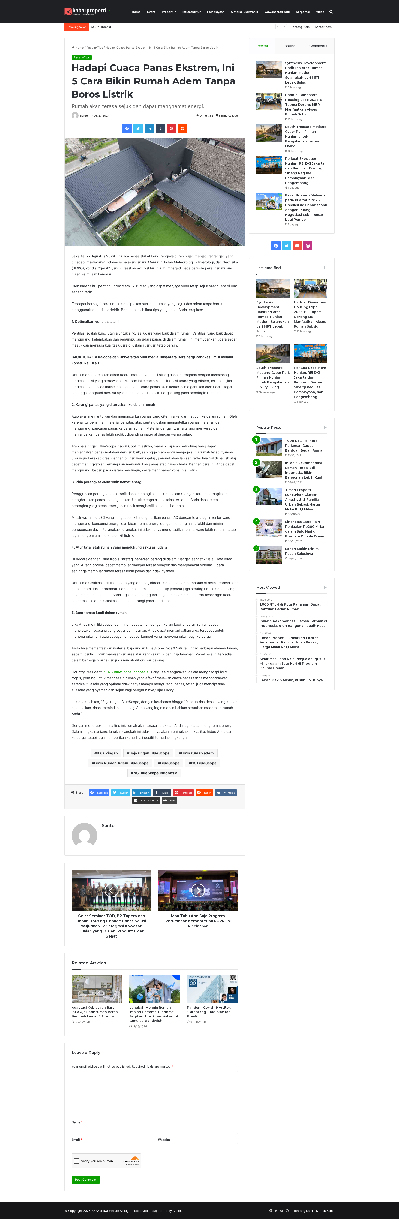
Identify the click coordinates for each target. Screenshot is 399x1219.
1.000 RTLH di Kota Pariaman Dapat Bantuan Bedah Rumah (305, 446)
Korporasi (303, 12)
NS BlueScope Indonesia (155, 773)
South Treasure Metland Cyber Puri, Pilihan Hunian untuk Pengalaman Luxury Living (151, 27)
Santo (84, 115)
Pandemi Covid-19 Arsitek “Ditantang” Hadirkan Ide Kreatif (209, 1011)
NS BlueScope (204, 763)
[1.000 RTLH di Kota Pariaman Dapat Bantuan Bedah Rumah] (269, 447)
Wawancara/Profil (277, 12)
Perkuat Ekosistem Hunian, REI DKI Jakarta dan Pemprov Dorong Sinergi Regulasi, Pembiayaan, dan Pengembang (310, 382)
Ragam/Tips (94, 47)
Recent (262, 46)
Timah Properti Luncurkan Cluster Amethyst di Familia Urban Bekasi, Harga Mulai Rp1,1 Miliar (302, 499)
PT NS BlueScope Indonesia (125, 672)
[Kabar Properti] (87, 12)
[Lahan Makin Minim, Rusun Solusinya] (269, 555)
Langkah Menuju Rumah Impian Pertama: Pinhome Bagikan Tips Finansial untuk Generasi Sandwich (154, 1014)
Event (151, 12)
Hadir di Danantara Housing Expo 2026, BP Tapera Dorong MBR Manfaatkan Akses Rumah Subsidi (305, 104)
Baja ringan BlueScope (149, 753)
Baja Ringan (107, 753)
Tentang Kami (300, 27)
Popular (288, 46)
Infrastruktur (191, 12)
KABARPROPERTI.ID (105, 1211)
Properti (167, 12)
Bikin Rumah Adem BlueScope (121, 763)
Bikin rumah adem (197, 753)
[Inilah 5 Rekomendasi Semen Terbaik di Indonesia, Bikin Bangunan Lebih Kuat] (269, 469)
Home (136, 12)
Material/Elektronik (244, 12)
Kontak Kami (323, 27)
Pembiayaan (215, 12)
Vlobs (178, 1211)
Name (77, 1122)
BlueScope (170, 763)
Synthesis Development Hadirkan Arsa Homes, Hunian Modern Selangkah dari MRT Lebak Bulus (305, 72)
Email (77, 1139)
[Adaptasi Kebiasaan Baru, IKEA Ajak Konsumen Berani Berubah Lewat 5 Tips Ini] (97, 989)
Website (164, 1139)
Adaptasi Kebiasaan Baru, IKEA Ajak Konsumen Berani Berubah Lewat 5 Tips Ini (95, 1011)
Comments (318, 46)
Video (320, 12)
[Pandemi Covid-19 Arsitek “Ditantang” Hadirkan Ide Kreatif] (212, 989)
